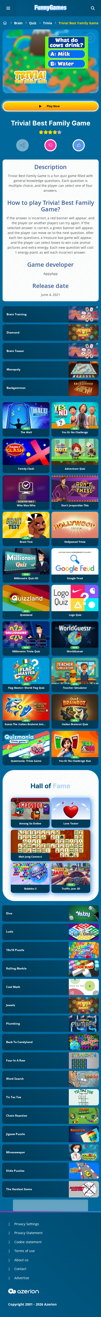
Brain (18, 23)
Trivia (47, 23)
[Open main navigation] (8, 8)
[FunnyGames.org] (5, 23)
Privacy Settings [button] (26, 1224)
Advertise (21, 1278)
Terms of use (24, 1251)
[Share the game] (22, 145)
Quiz (32, 23)
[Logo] (50, 8)
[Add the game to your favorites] (90, 38)
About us (21, 1260)
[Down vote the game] (50, 145)
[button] (93, 8)
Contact (20, 1269)
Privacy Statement (28, 1233)
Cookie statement (28, 1242)
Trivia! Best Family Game (78, 23)
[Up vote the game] (79, 145)
